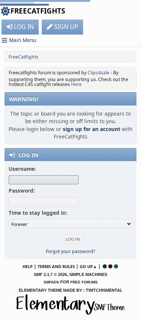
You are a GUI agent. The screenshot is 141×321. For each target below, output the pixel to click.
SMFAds (51, 282)
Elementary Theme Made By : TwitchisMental (71, 290)
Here (76, 84)
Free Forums (84, 282)
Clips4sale (98, 72)
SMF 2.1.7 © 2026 (50, 274)
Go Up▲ (88, 266)
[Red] (110, 266)
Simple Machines (88, 274)
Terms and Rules (56, 266)
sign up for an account (91, 129)
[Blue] (105, 266)
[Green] (116, 266)
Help (28, 266)
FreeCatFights (38, 10)
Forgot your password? (70, 251)
